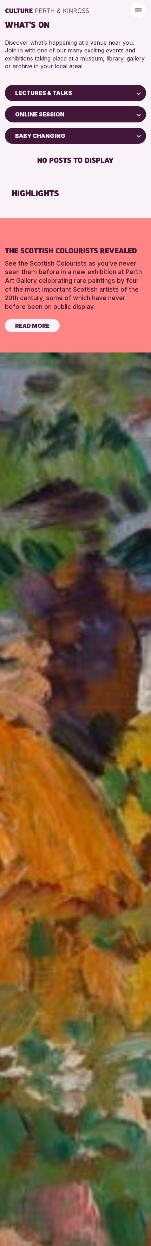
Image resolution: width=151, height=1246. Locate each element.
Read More (32, 325)
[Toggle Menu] (138, 10)
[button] (139, 93)
